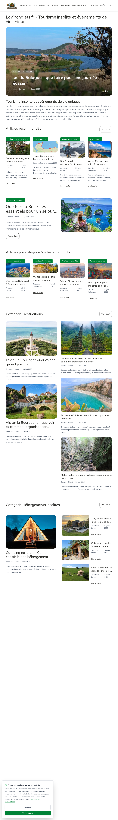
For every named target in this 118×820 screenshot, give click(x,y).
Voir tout (105, 129)
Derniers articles (25, 5)
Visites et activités (39, 5)
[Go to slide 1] (103, 91)
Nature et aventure (53, 5)
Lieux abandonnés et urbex (99, 5)
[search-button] (104, 5)
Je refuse (27, 807)
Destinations (65, 5)
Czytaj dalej (13, 236)
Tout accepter (27, 813)
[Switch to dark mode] (110, 5)
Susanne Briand (17, 89)
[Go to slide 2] (105, 91)
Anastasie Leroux (12, 369)
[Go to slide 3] (108, 91)
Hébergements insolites (80, 5)
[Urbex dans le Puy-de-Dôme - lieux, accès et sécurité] (59, 61)
